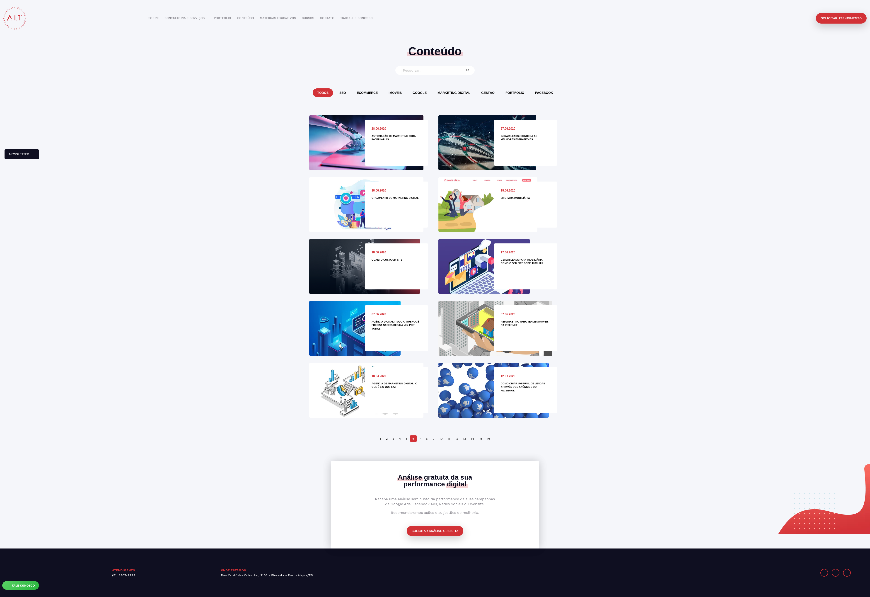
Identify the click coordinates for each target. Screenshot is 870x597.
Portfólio (514, 93)
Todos (323, 93)
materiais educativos (278, 18)
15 (480, 438)
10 (441, 438)
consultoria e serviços (185, 18)
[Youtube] (847, 573)
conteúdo (245, 18)
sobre (153, 18)
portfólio (222, 18)
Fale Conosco (23, 585)
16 (488, 438)
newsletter (17, 156)
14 (472, 438)
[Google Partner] (660, 573)
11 (448, 438)
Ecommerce (367, 93)
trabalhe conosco (356, 18)
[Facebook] (835, 573)
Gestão (488, 93)
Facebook (544, 93)
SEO (342, 93)
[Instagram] (824, 573)
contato (327, 18)
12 (456, 438)
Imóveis (395, 93)
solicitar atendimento (841, 18)
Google (420, 93)
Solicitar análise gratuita (435, 531)
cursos (308, 18)
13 (464, 438)
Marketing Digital (453, 93)
